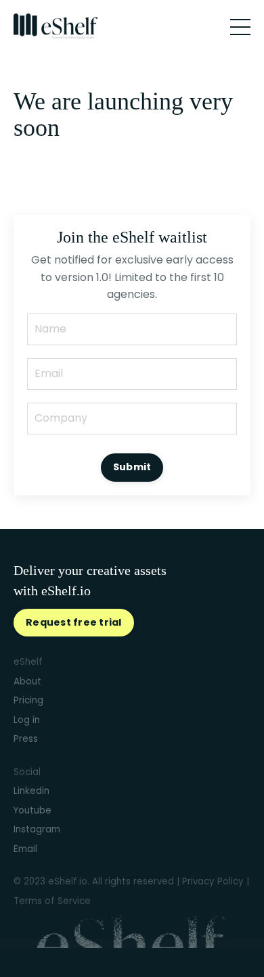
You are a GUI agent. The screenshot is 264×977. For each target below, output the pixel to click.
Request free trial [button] (74, 622)
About (27, 681)
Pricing (28, 700)
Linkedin (31, 790)
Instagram (37, 829)
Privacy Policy (213, 881)
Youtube (32, 810)
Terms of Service (52, 901)
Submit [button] (132, 467)
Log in (27, 719)
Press (26, 738)
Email (25, 849)
